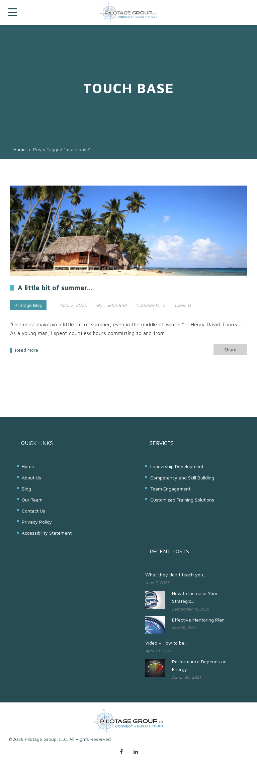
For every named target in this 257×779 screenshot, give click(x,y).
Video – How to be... (166, 643)
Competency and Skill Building (182, 477)
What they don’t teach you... (175, 574)
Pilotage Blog (28, 305)
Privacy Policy (37, 522)
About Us (31, 477)
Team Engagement (170, 488)
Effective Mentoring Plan (198, 620)
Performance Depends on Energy (199, 665)
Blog (26, 488)
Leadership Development (176, 466)
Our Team (32, 500)
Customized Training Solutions (182, 500)
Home (28, 466)
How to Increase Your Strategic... (195, 597)
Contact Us (33, 511)
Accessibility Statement (47, 533)
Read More (26, 350)
